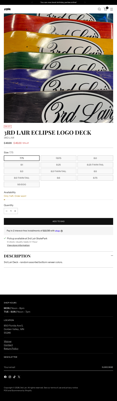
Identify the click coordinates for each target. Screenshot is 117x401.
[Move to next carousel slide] (110, 284)
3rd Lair (23, 388)
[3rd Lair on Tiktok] (14, 377)
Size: (8, 152)
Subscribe (107, 367)
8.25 (58, 164)
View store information (18, 245)
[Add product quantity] (15, 211)
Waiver (8, 341)
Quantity (8, 205)
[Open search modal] (99, 9)
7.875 (58, 158)
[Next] (85, 2)
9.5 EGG (21, 184)
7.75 (22, 158)
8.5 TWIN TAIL (21, 177)
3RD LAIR (9, 137)
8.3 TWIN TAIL (58, 171)
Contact (8, 345)
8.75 (95, 177)
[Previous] (32, 2)
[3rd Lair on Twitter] (19, 377)
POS (6, 390)
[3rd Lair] (7, 9)
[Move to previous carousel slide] (104, 284)
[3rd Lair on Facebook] (5, 377)
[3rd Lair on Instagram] (10, 377)
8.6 (58, 177)
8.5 (95, 171)
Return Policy (11, 348)
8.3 (21, 171)
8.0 (95, 158)
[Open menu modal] (112, 9)
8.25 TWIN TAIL (95, 164)
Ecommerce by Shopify (22, 390)
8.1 (22, 164)
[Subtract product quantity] (6, 211)
